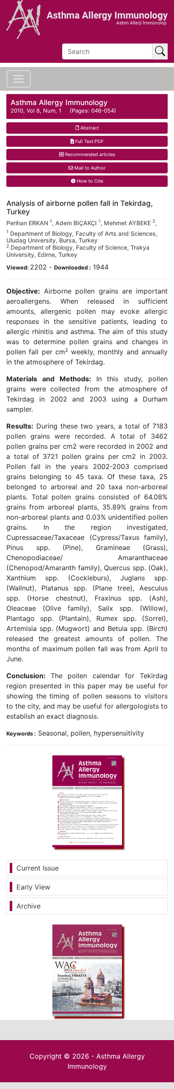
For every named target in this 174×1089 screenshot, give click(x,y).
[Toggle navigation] (18, 78)
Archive (28, 906)
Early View (33, 887)
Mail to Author (89, 168)
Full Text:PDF (88, 141)
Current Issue (37, 868)
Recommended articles (89, 154)
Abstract (89, 128)
